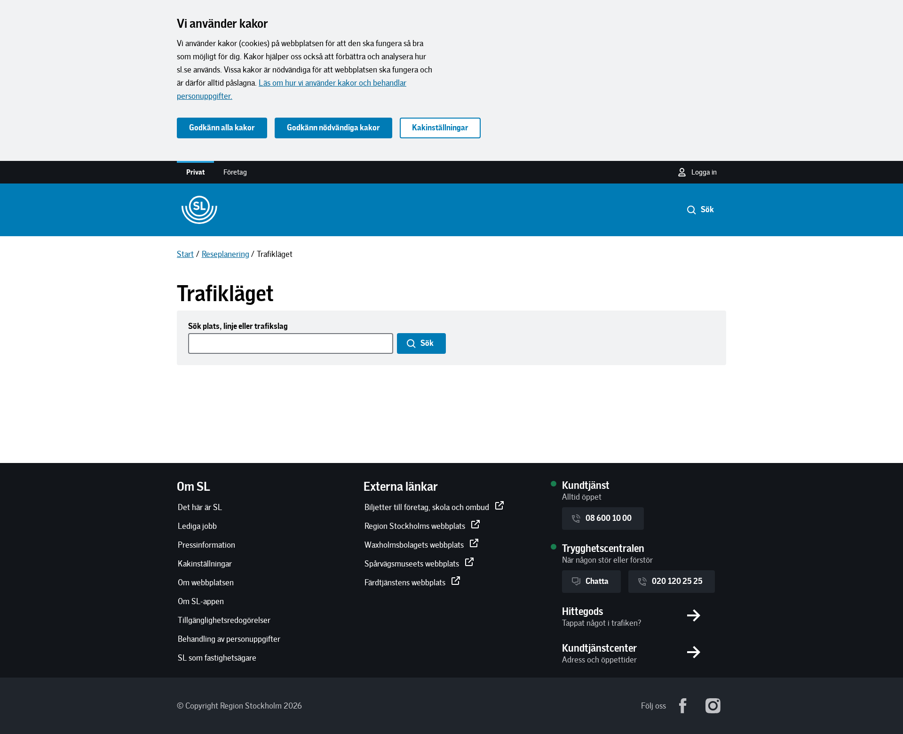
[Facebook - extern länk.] (683, 706)
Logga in (704, 172)
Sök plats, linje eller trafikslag (238, 326)
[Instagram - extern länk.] (713, 706)
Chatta (597, 581)
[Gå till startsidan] (199, 210)
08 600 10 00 (609, 518)
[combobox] (291, 343)
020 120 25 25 (677, 581)
